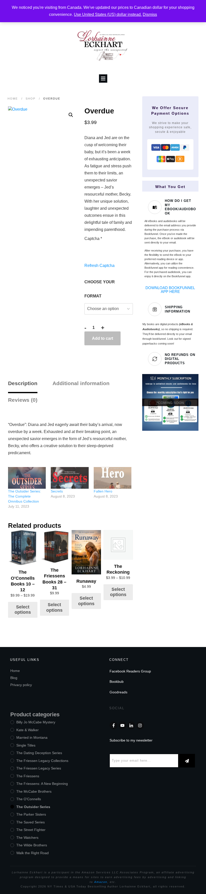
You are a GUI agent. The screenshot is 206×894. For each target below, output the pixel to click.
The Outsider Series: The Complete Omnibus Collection (24, 496)
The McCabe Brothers (34, 791)
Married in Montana (31, 737)
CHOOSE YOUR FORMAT (99, 289)
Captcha (93, 238)
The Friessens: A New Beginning (42, 784)
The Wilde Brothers (31, 845)
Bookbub (117, 682)
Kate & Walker (27, 730)
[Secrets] (69, 478)
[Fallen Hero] (112, 478)
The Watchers (27, 838)
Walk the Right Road (32, 853)
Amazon (100, 881)
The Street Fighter (30, 830)
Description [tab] (22, 383)
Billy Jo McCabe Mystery (35, 722)
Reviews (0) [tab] (22, 400)
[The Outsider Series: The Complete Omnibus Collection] (27, 478)
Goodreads (118, 692)
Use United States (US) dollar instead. (108, 14)
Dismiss (150, 14)
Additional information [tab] (81, 383)
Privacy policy (21, 685)
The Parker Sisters (31, 814)
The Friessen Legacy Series (38, 768)
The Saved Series (30, 822)
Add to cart (102, 338)
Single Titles (25, 745)
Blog (13, 678)
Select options (23, 609)
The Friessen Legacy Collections (42, 761)
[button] (70, 114)
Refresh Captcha (99, 265)
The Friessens (27, 776)
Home (15, 671)
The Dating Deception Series (39, 753)
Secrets (57, 491)
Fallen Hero (103, 491)
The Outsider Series (33, 807)
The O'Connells (28, 799)
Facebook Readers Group (130, 671)
